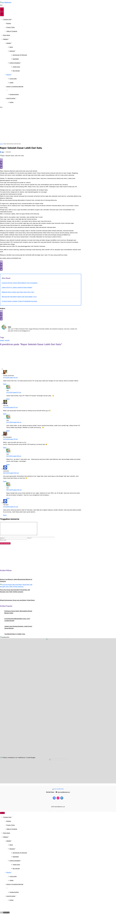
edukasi (8, 43)
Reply (5, 384)
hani (3, 152)
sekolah (7, 340)
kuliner (11, 102)
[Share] (40, 167)
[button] (1, 5)
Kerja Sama (6, 35)
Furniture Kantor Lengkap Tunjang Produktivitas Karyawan (19, 301)
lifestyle (8, 74)
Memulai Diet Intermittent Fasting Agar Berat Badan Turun (19, 296)
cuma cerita (12, 78)
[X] (40, 162)
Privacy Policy (10, 27)
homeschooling (14, 94)
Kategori (5, 39)
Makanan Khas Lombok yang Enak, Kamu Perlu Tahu (18, 292)
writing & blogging (14, 63)
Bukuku (8, 23)
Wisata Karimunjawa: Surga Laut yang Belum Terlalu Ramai (17, 829)
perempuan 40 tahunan (20, 55)
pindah (2, 340)
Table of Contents (11, 31)
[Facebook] (40, 160)
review (11, 82)
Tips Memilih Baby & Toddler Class (14, 863)
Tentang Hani (7, 19)
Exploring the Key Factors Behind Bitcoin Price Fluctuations (19, 283)
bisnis (11, 47)
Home (1, 143)
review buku (16, 67)
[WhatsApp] (40, 165)
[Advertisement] (58, 123)
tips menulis (16, 70)
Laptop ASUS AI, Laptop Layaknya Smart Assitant (17, 287)
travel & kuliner (10, 98)
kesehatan (16, 59)
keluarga (12, 51)
